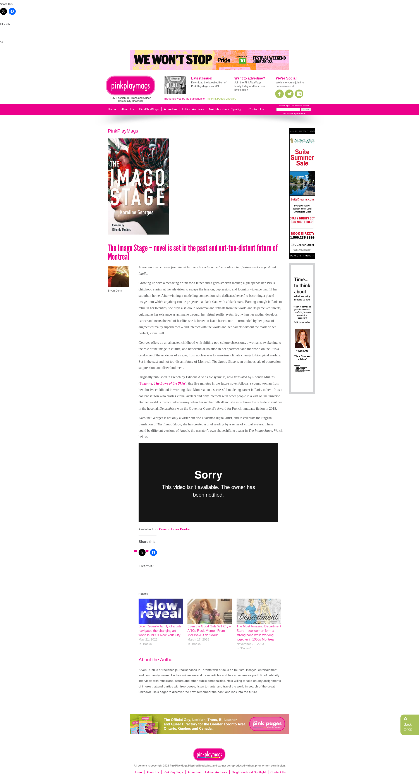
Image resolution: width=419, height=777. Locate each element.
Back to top (408, 727)
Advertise (170, 109)
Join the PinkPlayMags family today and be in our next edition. (249, 86)
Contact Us (256, 109)
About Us (127, 109)
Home (112, 109)
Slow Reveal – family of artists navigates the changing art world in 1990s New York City (160, 630)
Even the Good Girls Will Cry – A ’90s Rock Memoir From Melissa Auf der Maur (209, 630)
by (299, 113)
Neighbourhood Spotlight (226, 109)
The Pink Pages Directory (221, 98)
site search (288, 113)
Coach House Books (174, 529)
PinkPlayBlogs (149, 109)
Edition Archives (193, 109)
